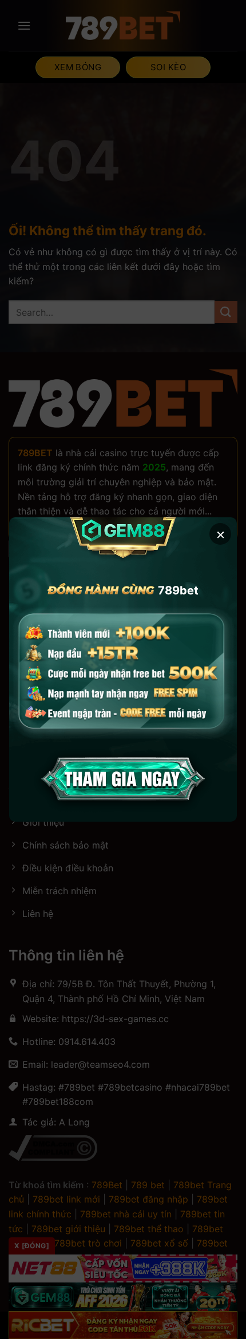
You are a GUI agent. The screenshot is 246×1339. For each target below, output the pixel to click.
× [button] (220, 533)
